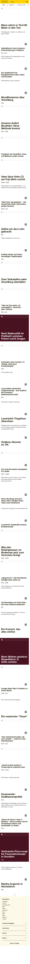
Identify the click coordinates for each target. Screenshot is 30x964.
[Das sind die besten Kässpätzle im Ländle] (14, 459)
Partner (4, 938)
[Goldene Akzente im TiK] (14, 432)
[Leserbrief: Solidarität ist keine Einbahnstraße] (14, 515)
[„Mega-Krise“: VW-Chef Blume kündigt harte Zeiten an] (14, 568)
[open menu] (27, 1)
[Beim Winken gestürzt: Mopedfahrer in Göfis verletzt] (14, 646)
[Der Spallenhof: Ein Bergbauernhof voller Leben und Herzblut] (14, 63)
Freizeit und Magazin (8, 923)
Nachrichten (5, 899)
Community (5, 928)
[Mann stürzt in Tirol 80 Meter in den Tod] (14, 15)
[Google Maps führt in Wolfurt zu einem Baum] (14, 676)
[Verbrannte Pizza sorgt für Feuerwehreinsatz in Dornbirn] (14, 841)
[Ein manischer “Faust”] (14, 706)
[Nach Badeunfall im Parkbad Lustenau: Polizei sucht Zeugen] (14, 323)
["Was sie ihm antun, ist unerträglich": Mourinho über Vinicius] (14, 295)
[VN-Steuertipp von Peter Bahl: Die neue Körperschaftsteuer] (14, 592)
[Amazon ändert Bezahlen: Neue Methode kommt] (14, 113)
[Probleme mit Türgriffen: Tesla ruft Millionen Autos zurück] (14, 144)
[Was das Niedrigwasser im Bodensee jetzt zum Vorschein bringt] (14, 537)
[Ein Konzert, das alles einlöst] (14, 619)
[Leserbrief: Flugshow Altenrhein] (14, 408)
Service (4, 933)
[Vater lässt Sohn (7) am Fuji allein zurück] (14, 166)
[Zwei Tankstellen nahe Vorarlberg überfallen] (14, 269)
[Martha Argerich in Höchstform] (14, 873)
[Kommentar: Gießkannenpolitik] (14, 784)
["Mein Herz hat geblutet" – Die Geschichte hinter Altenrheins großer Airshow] (14, 192)
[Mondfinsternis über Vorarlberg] (14, 87)
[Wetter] (7, 5)
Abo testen (4, 1)
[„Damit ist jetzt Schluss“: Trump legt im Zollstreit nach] (14, 755)
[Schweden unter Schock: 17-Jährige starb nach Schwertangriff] (14, 352)
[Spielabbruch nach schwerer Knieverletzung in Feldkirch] (14, 38)
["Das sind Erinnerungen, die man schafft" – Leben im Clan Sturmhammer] (14, 727)
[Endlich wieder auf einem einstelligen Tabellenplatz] (14, 244)
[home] (14, 2)
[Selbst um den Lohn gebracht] (14, 218)
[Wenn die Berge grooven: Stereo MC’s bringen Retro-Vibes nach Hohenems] (14, 487)
